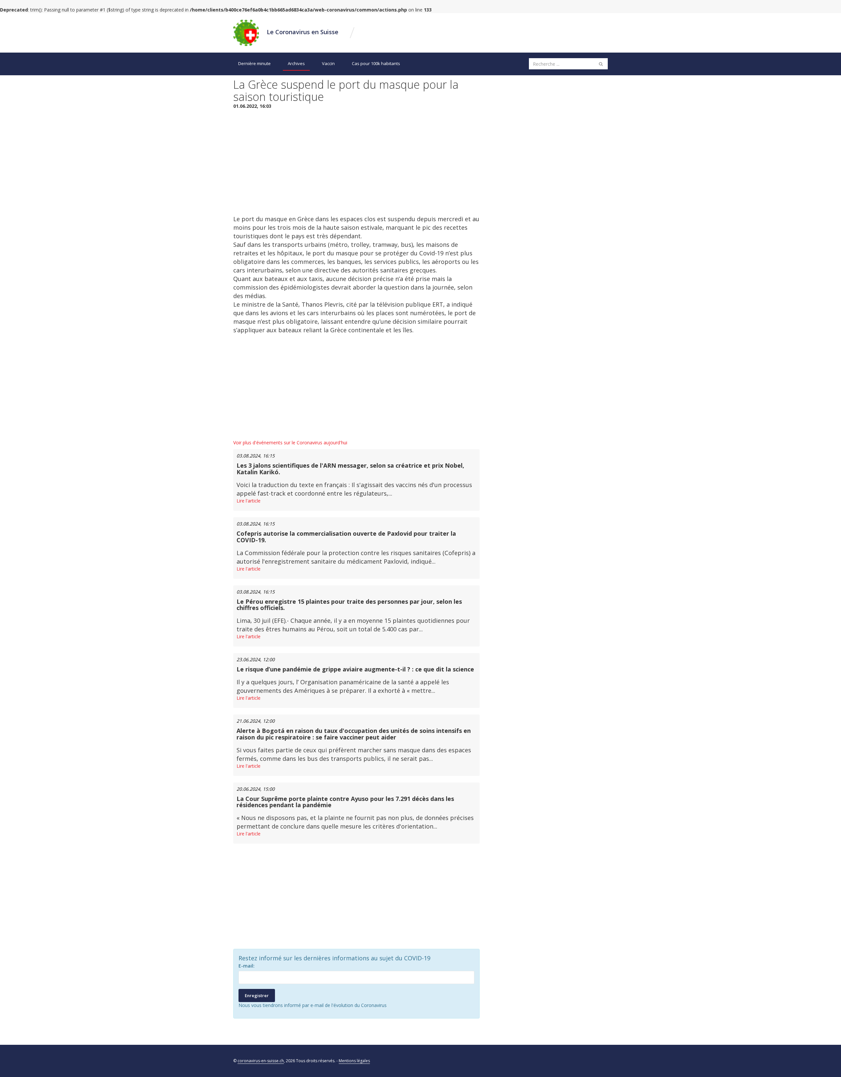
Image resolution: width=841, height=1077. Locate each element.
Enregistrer (257, 995)
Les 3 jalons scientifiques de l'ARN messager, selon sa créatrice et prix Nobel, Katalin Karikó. (350, 468)
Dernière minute (254, 63)
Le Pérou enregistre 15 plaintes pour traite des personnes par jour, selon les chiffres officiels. (349, 604)
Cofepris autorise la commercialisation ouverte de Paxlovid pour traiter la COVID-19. (346, 536)
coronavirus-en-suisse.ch (261, 1061)
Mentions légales (354, 1061)
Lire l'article (249, 501)
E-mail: (247, 966)
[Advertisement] (356, 162)
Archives (296, 63)
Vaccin (328, 63)
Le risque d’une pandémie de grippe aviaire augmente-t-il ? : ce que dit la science (355, 669)
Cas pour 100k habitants (376, 63)
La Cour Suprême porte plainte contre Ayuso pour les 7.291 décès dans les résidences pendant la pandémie (345, 802)
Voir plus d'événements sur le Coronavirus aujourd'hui (290, 442)
